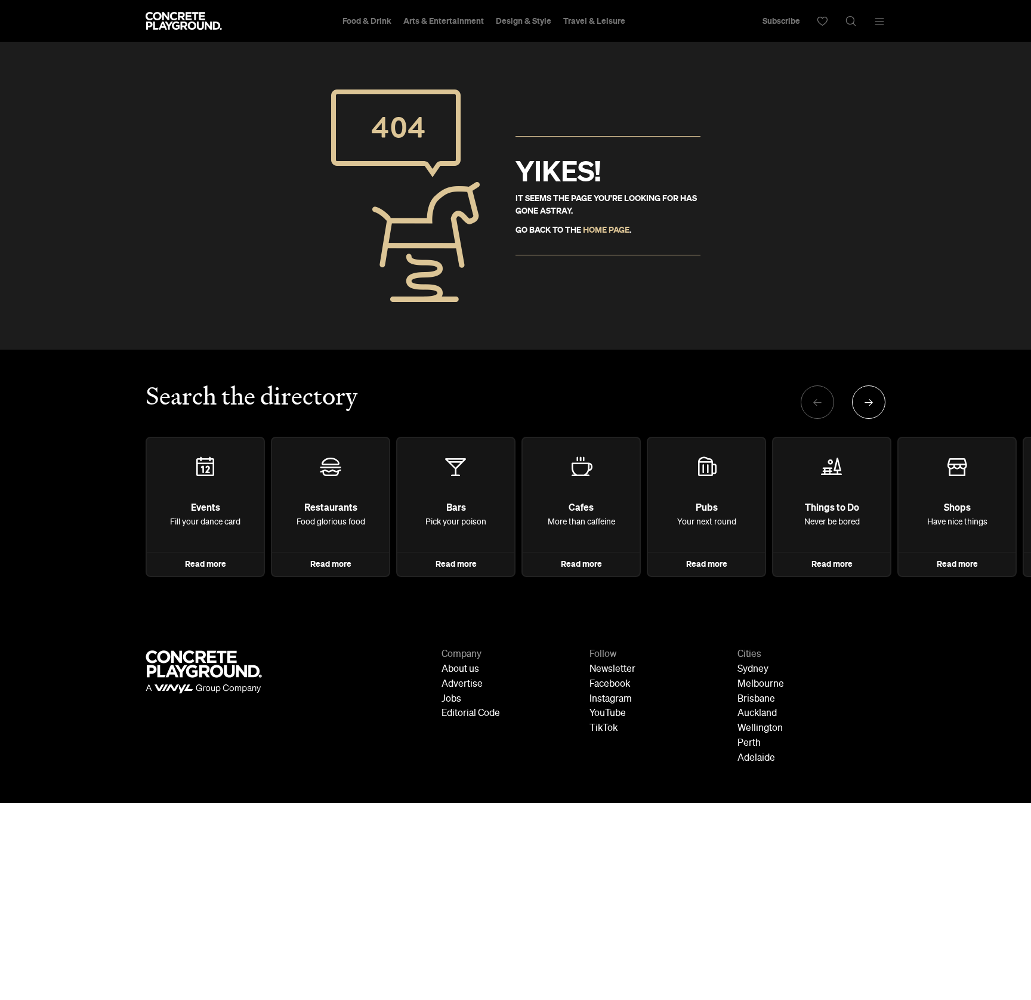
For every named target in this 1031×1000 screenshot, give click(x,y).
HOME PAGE (606, 229)
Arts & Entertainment (443, 21)
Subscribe (781, 21)
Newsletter (612, 669)
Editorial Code (471, 713)
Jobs (451, 699)
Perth (749, 743)
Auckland (757, 713)
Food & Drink (366, 21)
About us (460, 669)
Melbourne (760, 684)
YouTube (607, 713)
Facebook (609, 684)
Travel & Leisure (594, 21)
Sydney (752, 669)
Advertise (462, 684)
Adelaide (756, 758)
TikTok (603, 728)
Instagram (610, 699)
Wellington (760, 728)
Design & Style (523, 21)
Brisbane (756, 699)
